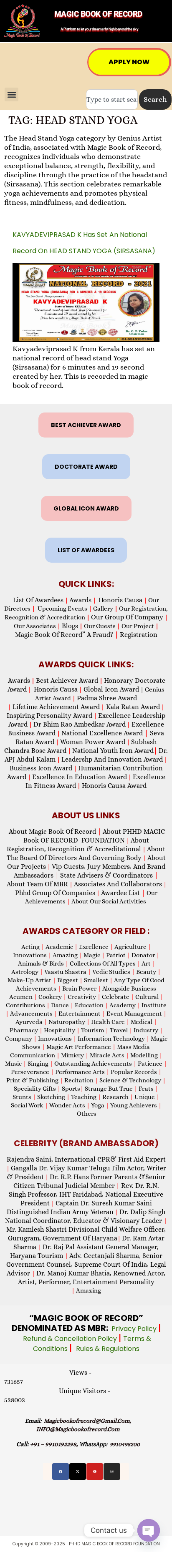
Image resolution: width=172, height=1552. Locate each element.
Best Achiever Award (67, 680)
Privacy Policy (134, 1328)
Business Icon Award (41, 768)
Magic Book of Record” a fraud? (67, 635)
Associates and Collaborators (118, 884)
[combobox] (112, 99)
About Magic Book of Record (55, 831)
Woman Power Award (92, 742)
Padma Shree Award (107, 698)
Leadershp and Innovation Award (112, 759)
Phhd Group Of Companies (55, 893)
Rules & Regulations (107, 1348)
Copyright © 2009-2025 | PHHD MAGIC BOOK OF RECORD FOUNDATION (86, 1544)
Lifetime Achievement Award (56, 707)
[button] (11, 94)
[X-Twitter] (77, 1471)
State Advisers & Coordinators (109, 875)
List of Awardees (38, 600)
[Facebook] (60, 1471)
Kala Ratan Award (132, 707)
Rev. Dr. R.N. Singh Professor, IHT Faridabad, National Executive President (86, 1194)
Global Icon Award (111, 689)
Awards (80, 600)
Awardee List (123, 893)
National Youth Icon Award (114, 751)
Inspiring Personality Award (49, 715)
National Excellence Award (104, 733)
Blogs (70, 626)
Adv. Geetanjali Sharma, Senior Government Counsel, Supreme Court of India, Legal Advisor (86, 1264)
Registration (138, 635)
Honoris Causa (120, 600)
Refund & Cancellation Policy (71, 1338)
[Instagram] (112, 1471)
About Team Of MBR (37, 884)
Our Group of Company (127, 617)
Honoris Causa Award (114, 786)
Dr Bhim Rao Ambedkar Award (79, 724)
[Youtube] (94, 1471)
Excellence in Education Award (79, 777)
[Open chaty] (148, 1530)
